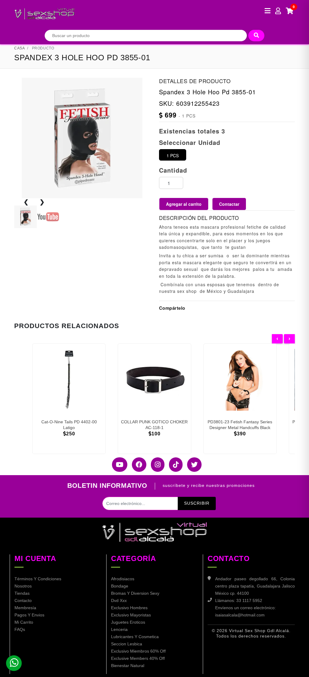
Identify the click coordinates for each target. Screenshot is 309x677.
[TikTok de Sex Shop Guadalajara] (173, 464)
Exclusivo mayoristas (131, 615)
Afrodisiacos (122, 578)
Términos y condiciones (37, 578)
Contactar (229, 204)
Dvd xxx (119, 600)
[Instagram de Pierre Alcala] (155, 464)
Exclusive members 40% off (138, 658)
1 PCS (173, 155)
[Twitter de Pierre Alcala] (192, 464)
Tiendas (22, 593)
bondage (119, 586)
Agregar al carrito (184, 204)
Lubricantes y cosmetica (135, 636)
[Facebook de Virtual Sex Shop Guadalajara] (136, 464)
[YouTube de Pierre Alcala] (117, 464)
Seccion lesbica (126, 643)
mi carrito (23, 622)
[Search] (256, 35)
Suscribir (196, 503)
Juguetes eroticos (128, 622)
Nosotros (23, 586)
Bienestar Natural (127, 665)
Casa (19, 48)
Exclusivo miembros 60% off (138, 651)
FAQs (19, 629)
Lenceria (119, 629)
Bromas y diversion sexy (135, 593)
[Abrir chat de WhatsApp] (14, 663)
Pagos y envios (29, 615)
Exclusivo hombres (129, 607)
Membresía (25, 607)
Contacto (23, 600)
